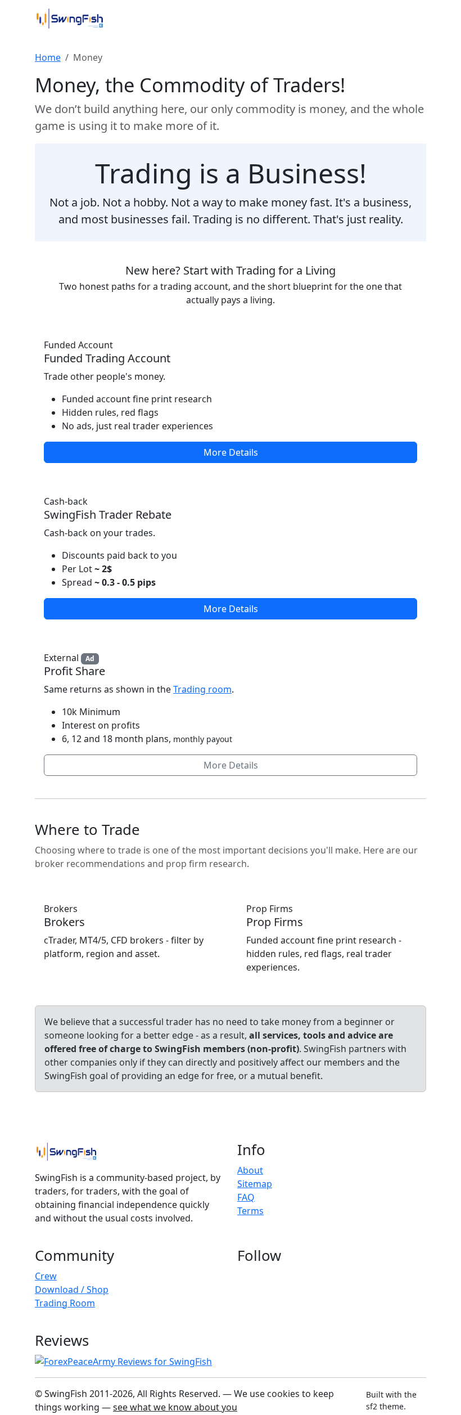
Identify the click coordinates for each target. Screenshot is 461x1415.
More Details (231, 452)
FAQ (246, 1197)
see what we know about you (175, 1407)
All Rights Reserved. (178, 1393)
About (250, 1170)
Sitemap (254, 1184)
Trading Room (65, 1303)
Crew (46, 1276)
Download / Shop (72, 1289)
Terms (250, 1211)
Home (48, 57)
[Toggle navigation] (410, 18)
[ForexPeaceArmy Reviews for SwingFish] (123, 1361)
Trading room (202, 689)
